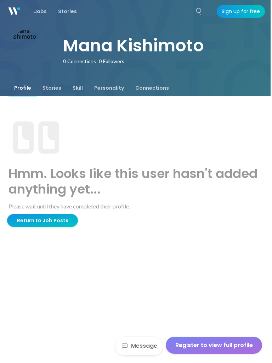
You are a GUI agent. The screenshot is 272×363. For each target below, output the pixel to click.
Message (144, 346)
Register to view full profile (214, 345)
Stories (51, 87)
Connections (152, 87)
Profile (22, 87)
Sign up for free (241, 11)
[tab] (22, 87)
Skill (78, 87)
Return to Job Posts (42, 220)
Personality (109, 87)
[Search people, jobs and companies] (199, 11)
